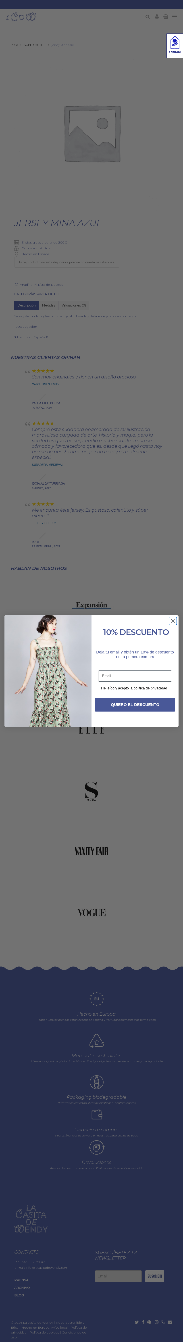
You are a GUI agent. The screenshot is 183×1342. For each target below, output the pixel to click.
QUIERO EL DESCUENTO (135, 704)
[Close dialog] (173, 621)
